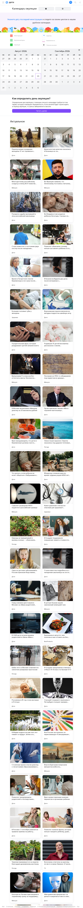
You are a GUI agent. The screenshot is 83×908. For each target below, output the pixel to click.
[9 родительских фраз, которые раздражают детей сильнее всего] (25, 337)
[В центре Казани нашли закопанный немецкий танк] (58, 596)
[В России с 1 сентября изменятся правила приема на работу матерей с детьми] (25, 823)
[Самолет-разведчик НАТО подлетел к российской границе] (25, 499)
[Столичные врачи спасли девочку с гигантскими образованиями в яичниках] (25, 758)
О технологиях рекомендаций (46, 906)
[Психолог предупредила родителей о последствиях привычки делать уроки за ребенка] (25, 790)
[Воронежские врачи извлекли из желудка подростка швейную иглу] (58, 304)
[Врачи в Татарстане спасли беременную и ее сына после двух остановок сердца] (25, 272)
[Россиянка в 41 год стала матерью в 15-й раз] (25, 693)
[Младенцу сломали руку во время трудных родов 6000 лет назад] (58, 466)
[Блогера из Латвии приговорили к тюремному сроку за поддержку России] (25, 887)
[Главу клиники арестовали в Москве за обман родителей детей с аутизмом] (25, 596)
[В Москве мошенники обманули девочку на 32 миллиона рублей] (25, 401)
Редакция (33, 906)
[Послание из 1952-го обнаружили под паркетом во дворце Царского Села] (58, 369)
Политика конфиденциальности (66, 906)
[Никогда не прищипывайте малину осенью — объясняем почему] (25, 531)
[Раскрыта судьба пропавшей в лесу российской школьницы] (25, 207)
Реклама (17, 906)
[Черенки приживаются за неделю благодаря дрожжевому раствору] (25, 855)
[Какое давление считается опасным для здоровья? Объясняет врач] (58, 499)
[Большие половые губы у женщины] (25, 304)
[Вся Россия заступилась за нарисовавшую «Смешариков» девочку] (58, 725)
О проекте (25, 906)
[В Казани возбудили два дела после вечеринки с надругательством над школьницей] (58, 272)
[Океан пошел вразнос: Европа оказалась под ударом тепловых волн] (58, 434)
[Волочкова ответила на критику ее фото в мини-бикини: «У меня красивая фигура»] (58, 855)
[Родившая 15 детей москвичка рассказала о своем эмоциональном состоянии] (58, 337)
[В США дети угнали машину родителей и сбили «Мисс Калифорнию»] (25, 628)
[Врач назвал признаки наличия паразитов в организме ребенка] (58, 790)
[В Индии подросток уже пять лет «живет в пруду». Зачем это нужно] (25, 725)
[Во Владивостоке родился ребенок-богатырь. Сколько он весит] (58, 207)
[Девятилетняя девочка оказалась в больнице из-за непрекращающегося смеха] (58, 142)
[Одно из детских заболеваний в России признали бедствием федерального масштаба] (25, 563)
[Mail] (7, 2)
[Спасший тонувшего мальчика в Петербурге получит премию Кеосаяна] (58, 693)
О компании (9, 906)
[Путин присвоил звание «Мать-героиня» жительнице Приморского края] (58, 401)
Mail (3, 906)
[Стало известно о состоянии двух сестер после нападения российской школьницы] (25, 239)
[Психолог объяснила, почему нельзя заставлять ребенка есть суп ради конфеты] (58, 239)
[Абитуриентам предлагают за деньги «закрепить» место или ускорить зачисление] (58, 887)
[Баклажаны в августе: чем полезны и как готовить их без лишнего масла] (58, 628)
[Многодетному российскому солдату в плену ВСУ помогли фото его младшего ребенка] (25, 175)
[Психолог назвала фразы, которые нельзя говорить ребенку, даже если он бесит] (58, 823)
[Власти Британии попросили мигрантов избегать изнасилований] (58, 758)
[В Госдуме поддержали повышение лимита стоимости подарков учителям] (58, 531)
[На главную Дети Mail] (11, 2)
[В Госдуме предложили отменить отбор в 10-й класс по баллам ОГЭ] (58, 661)
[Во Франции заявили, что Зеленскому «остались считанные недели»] (58, 175)
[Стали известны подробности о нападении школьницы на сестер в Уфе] (58, 563)
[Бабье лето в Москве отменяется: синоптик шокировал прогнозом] (25, 661)
